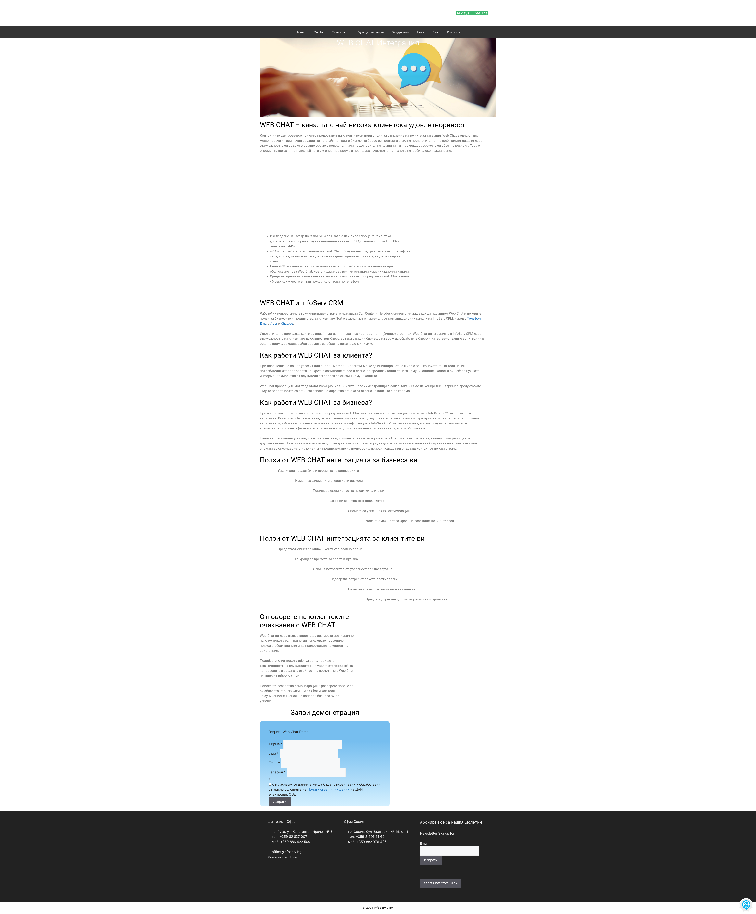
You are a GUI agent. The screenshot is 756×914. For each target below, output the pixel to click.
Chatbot (287, 323)
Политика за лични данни (328, 789)
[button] (472, 13)
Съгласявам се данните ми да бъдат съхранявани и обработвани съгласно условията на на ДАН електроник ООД (325, 789)
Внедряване (400, 32)
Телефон (474, 318)
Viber (273, 323)
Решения (338, 32)
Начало (301, 32)
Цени (420, 32)
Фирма (276, 744)
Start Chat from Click (440, 883)
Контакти (453, 32)
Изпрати (279, 802)
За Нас (319, 32)
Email (264, 323)
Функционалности (371, 32)
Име (274, 753)
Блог (435, 32)
